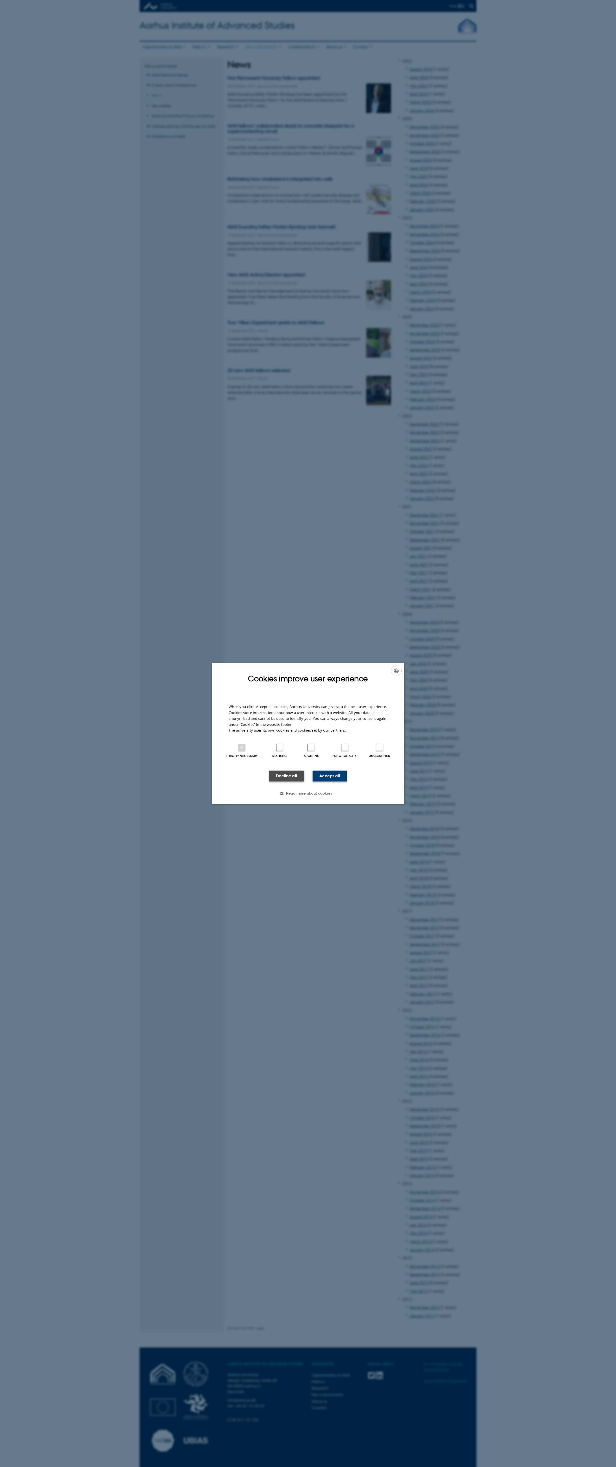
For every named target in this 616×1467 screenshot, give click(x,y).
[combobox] (396, 670)
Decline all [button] (286, 775)
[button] (308, 794)
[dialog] (308, 733)
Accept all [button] (329, 775)
